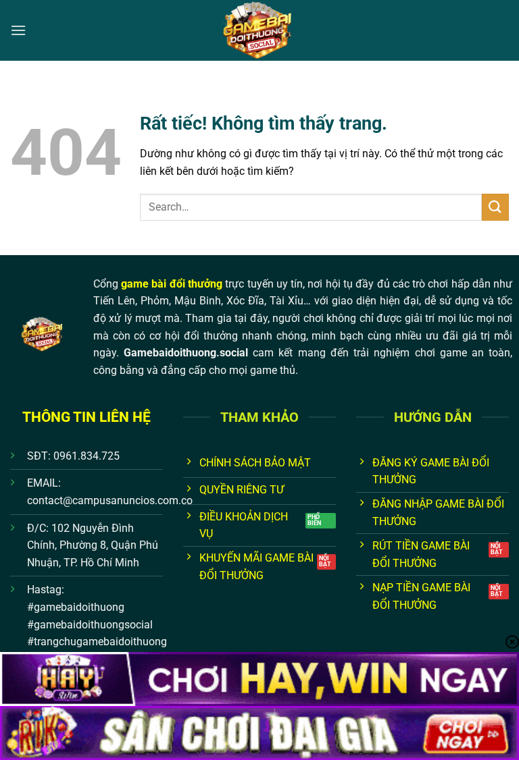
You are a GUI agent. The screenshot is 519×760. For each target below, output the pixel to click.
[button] (18, 30)
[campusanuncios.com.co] (259, 30)
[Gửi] (495, 207)
